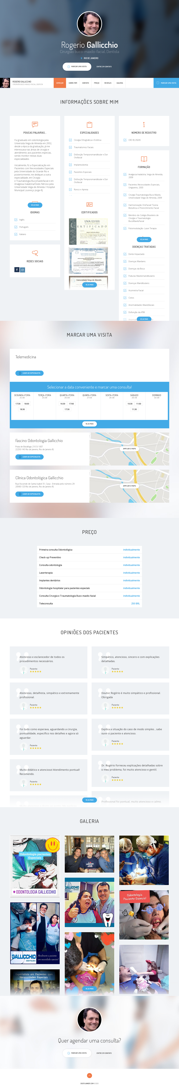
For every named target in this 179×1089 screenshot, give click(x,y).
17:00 (71, 403)
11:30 (134, 409)
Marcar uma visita (168, 83)
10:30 (130, 403)
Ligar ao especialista (31, 373)
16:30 (62, 403)
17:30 (18, 403)
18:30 (22, 409)
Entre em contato (104, 66)
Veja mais (35, 205)
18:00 (26, 403)
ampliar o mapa (129, 448)
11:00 (138, 403)
